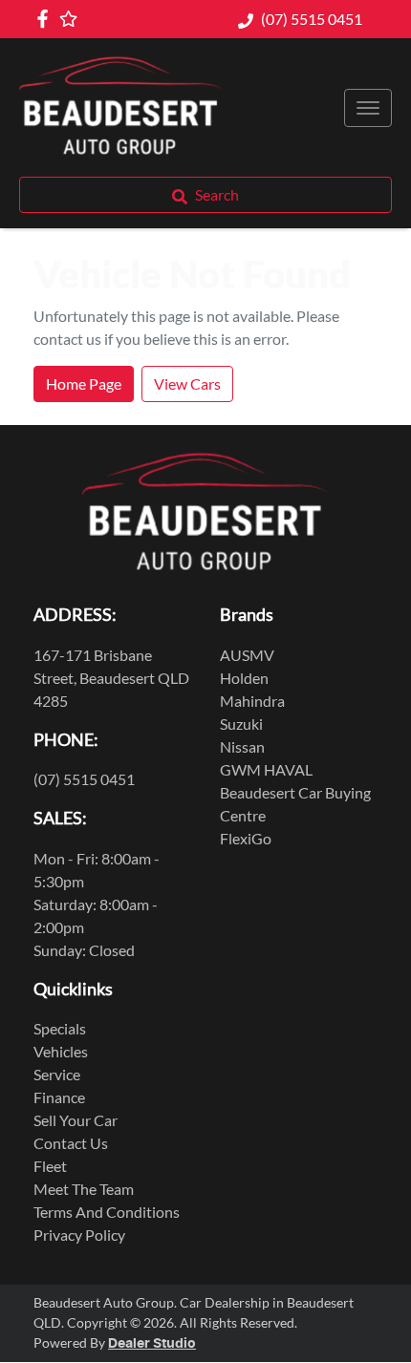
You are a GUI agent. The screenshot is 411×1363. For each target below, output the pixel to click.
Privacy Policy (79, 1234)
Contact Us (70, 1143)
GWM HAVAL (266, 769)
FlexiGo (245, 838)
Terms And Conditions (106, 1212)
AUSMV (247, 655)
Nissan (242, 746)
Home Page (83, 383)
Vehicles (60, 1051)
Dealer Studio (152, 1344)
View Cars (187, 383)
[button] (368, 108)
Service (56, 1074)
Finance (59, 1097)
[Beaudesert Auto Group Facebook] (46, 19)
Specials (59, 1028)
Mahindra (252, 701)
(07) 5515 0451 (311, 19)
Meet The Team (83, 1189)
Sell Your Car (75, 1120)
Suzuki (241, 723)
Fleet (50, 1166)
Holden (244, 678)
